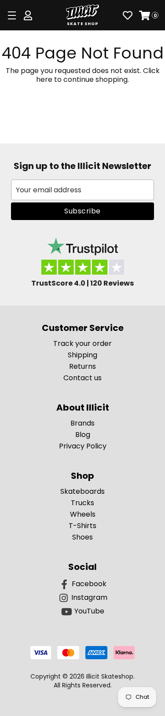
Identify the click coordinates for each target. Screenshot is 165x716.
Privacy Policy (82, 446)
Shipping (82, 355)
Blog (82, 435)
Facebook (89, 584)
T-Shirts (82, 526)
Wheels (82, 514)
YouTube (89, 611)
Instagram (89, 597)
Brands (82, 423)
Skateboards (82, 491)
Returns (82, 366)
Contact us (82, 378)
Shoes (82, 537)
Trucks (82, 503)
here (44, 79)
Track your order (82, 343)
